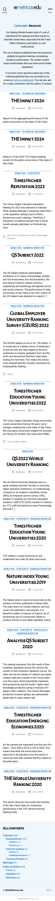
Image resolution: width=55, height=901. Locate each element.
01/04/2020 (37, 734)
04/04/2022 (37, 333)
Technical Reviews (34, 93)
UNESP (24, 441)
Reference (13, 845)
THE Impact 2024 (27, 100)
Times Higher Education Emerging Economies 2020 (27, 720)
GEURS (10, 374)
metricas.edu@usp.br (23, 80)
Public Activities (12, 866)
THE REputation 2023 (26, 235)
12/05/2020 (37, 590)
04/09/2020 (37, 545)
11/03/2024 (37, 194)
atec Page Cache (33, 899)
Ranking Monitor (33, 248)
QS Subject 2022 (27, 255)
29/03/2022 (37, 410)
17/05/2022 (37, 262)
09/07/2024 (37, 108)
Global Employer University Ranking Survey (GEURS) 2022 (27, 319)
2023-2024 (12, 235)
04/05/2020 (37, 654)
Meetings (8, 862)
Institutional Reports (18, 855)
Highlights (41, 630)
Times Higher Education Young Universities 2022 (27, 397)
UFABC (17, 441)
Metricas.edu (16, 890)
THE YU (10, 441)
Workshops (11, 877)
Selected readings (15, 849)
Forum (9, 870)
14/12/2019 (37, 792)
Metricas (21, 108)
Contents (34, 173)
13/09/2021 (37, 472)
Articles (12, 852)
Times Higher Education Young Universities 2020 (27, 532)
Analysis (14, 93)
